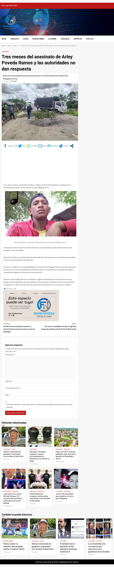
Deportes (78, 39)
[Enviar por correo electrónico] (42, 146)
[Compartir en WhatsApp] (32, 146)
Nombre (9, 381)
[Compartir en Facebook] (8, 146)
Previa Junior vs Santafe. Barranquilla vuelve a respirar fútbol (15, 528)
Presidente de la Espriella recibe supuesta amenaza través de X (71, 528)
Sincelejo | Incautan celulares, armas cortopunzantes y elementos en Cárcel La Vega (40, 437)
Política (89, 39)
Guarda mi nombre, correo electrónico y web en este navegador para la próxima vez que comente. (39, 405)
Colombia (52, 39)
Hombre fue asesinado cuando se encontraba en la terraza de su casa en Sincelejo (19, 328)
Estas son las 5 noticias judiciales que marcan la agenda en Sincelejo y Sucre (66, 437)
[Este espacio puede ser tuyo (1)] (31, 305)
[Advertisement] (39, 166)
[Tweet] (22, 146)
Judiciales (65, 39)
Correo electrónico (13, 388)
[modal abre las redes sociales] (72, 146)
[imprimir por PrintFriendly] (52, 146)
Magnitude (63, 562)
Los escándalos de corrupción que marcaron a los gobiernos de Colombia (99, 528)
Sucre (25, 39)
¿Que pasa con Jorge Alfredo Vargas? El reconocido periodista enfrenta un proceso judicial (14, 479)
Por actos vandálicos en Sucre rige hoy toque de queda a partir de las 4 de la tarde (58, 326)
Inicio (4, 39)
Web (7, 395)
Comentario (10, 354)
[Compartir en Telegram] (63, 146)
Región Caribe (38, 39)
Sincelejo (15, 39)
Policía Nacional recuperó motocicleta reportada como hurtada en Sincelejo (40, 479)
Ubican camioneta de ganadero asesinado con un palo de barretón (14, 437)
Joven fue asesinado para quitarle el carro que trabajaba (66, 479)
